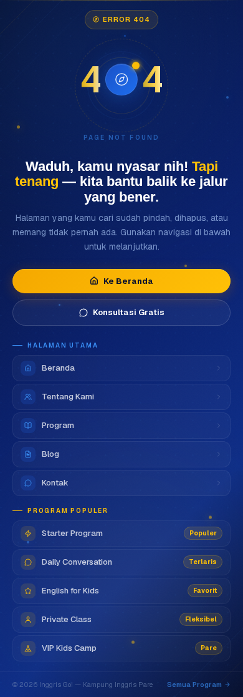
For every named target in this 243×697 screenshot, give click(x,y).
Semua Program (194, 684)
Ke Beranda (128, 281)
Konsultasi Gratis (128, 312)
